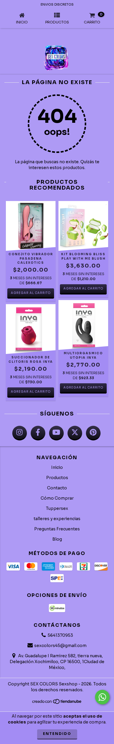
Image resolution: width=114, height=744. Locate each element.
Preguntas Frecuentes (57, 529)
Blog (57, 539)
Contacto (57, 488)
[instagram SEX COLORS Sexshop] (19, 433)
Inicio (57, 467)
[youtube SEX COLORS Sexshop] (56, 433)
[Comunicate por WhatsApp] (102, 697)
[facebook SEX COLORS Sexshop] (38, 433)
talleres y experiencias (57, 518)
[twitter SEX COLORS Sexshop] (75, 433)
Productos (57, 477)
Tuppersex (57, 508)
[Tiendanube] (57, 703)
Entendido (57, 733)
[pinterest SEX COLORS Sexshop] (93, 433)
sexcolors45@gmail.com (60, 645)
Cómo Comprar (57, 498)
